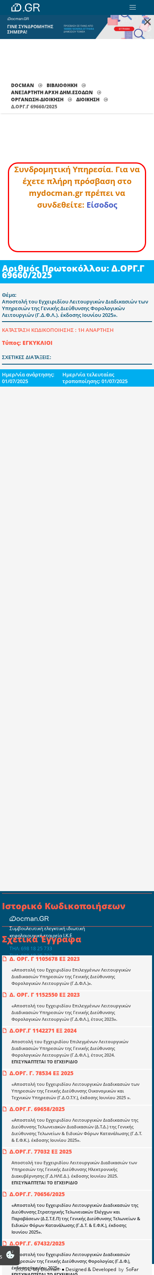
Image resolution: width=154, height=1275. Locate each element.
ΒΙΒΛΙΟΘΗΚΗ (62, 85)
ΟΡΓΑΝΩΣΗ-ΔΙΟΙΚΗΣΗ (37, 99)
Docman (22, 85)
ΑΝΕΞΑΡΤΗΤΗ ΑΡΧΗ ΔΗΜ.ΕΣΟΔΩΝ (52, 92)
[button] (132, 7)
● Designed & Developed (88, 1269)
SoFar (132, 1269)
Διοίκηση (88, 99)
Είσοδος (101, 204)
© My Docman (43, 1269)
